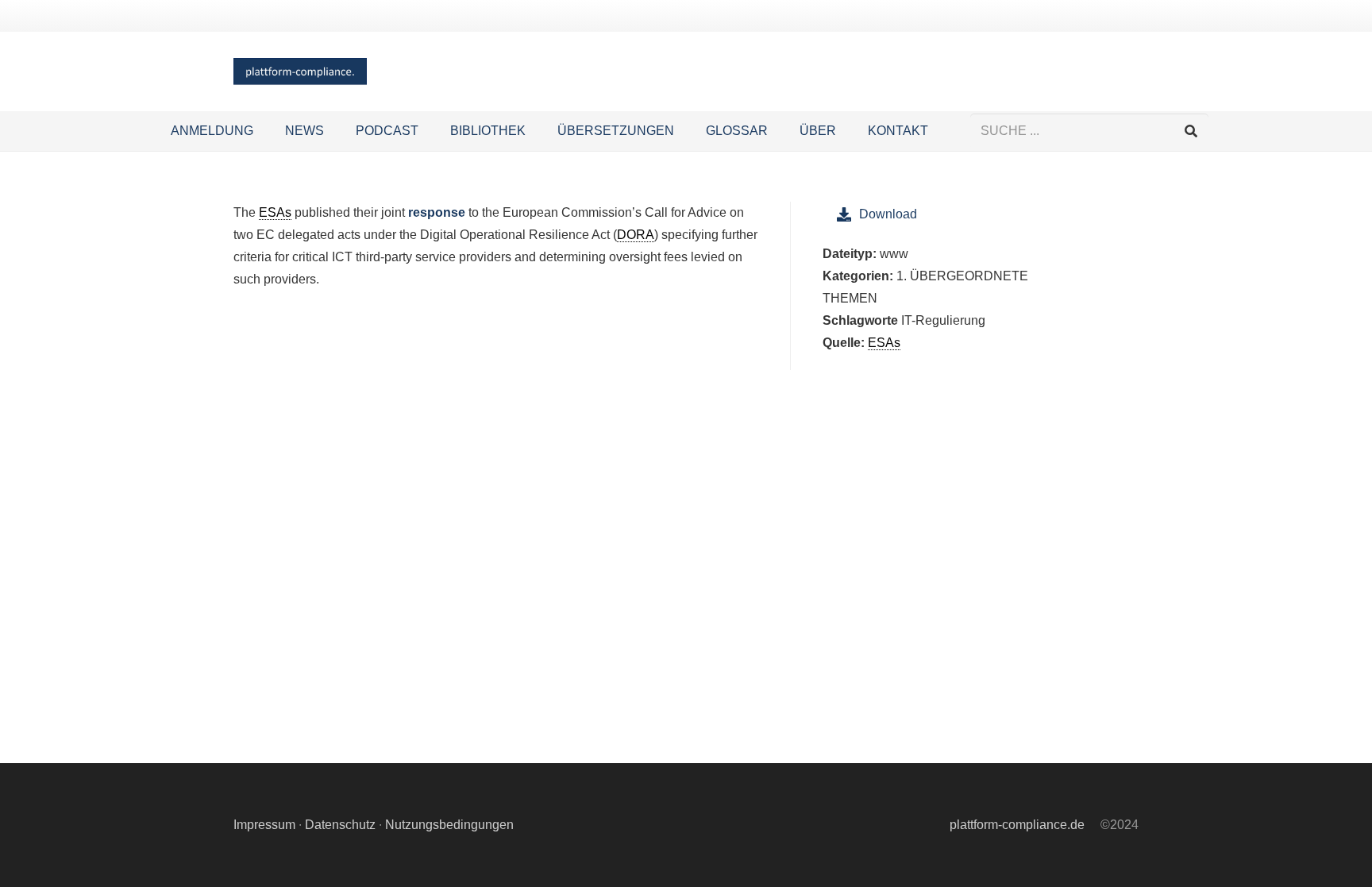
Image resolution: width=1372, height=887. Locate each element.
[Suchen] (1190, 131)
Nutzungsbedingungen (449, 824)
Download (888, 214)
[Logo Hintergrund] (300, 72)
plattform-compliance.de (1017, 824)
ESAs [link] (275, 212)
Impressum (264, 824)
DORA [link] (635, 234)
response (436, 212)
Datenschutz (340, 824)
